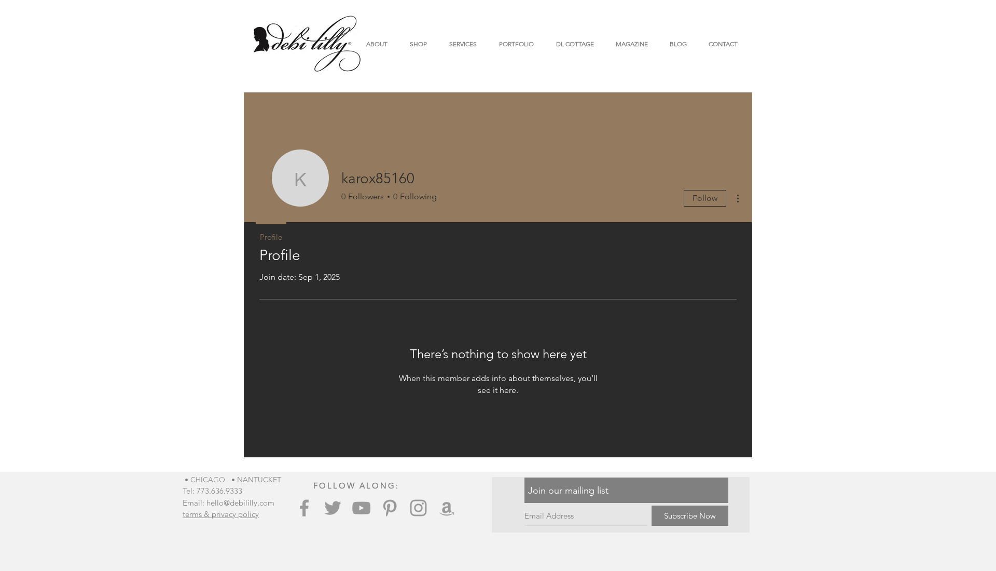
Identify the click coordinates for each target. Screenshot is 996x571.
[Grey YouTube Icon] (361, 508)
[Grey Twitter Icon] (333, 508)
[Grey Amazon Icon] (447, 508)
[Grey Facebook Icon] (304, 508)
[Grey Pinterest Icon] (390, 508)
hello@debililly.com (240, 503)
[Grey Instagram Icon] (418, 508)
